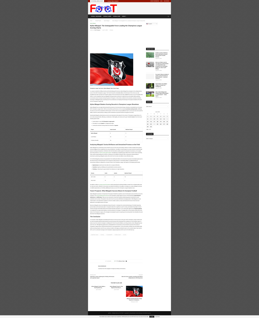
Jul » (150, 129)
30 (150, 126)
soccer (124, 234)
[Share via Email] (126, 261)
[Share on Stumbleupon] (123, 261)
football (102, 234)
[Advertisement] (144, 8)
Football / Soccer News (96, 16)
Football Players (107, 16)
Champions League (94, 234)
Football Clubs (116, 16)
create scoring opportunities (105, 152)
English (150, 23)
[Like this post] (115, 261)
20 (164, 121)
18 (157, 121)
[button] (105, 1)
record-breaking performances (102, 195)
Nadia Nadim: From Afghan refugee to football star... (117, 1)
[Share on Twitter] (118, 261)
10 (154, 119)
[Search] (168, 16)
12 (160, 119)
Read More (157, 316)
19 (160, 121)
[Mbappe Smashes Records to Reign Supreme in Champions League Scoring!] (134, 291)
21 (167, 121)
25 (157, 124)
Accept (151, 316)
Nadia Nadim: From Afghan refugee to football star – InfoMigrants (161, 85)
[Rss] (166, 16)
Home (91, 20)
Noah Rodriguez (102, 266)
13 (164, 119)
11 (157, 119)
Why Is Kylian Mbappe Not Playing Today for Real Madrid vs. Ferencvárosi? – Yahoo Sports (161, 93)
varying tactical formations (104, 184)
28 (167, 124)
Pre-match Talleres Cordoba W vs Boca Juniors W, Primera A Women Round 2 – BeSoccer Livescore (162, 76)
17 (154, 121)
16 (150, 121)
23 (150, 124)
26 (160, 124)
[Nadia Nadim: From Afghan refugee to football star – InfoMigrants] (150, 86)
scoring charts (118, 234)
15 (147, 121)
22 (147, 124)
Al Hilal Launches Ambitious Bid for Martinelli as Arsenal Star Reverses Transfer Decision (161, 54)
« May (147, 129)
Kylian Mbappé (106, 20)
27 (164, 124)
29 (147, 126)
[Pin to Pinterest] (119, 261)
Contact (124, 16)
